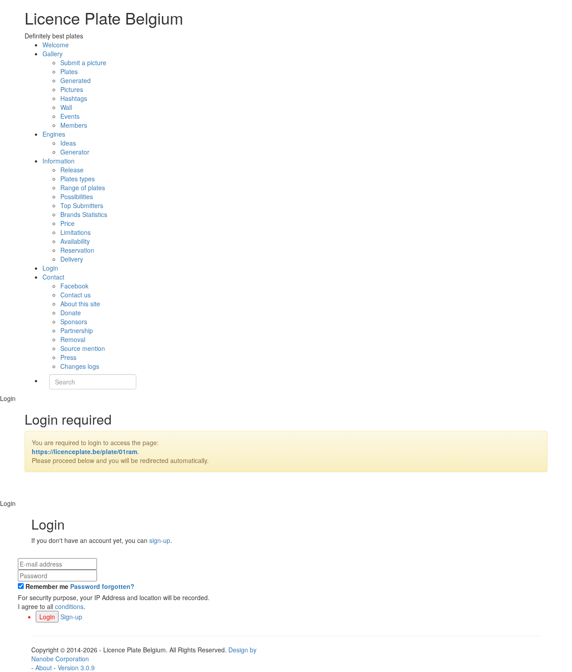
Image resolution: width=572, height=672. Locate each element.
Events (70, 116)
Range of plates (82, 187)
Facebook (74, 285)
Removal (72, 339)
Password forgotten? (102, 586)
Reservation (77, 250)
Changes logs (79, 366)
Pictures (71, 89)
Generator (74, 151)
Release (72, 169)
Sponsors (73, 321)
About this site (80, 303)
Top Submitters (81, 205)
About (43, 667)
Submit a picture (83, 62)
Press (68, 357)
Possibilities (76, 196)
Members (73, 125)
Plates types (77, 178)
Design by (144, 654)
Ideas (68, 142)
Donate (70, 312)
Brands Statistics (83, 214)
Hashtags (73, 98)
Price (67, 223)
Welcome (55, 44)
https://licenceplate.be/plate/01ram (84, 451)
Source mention (82, 348)
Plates (69, 71)
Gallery (52, 53)
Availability (75, 241)
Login (50, 267)
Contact (53, 276)
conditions (69, 606)
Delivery (71, 259)
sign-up (159, 540)
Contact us (75, 294)
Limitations (75, 232)
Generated (75, 80)
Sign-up (71, 616)
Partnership (76, 330)
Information (58, 160)
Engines (53, 133)
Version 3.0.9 (76, 667)
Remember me (46, 586)
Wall (66, 107)
